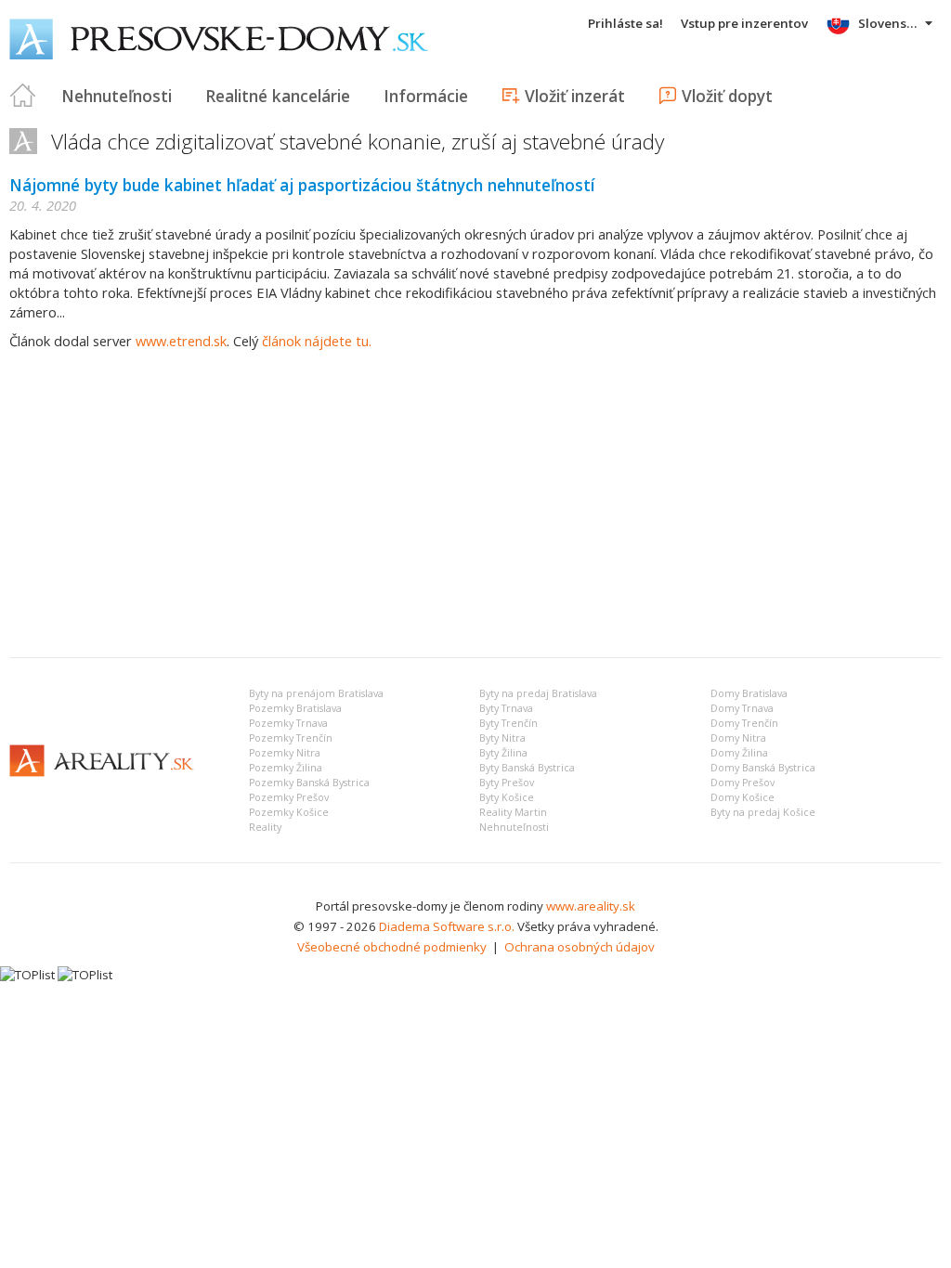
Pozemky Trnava (288, 723)
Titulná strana (23, 96)
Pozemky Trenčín (290, 737)
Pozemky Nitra (284, 752)
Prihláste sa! (625, 23)
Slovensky (889, 23)
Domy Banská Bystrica (762, 767)
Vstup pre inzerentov (744, 23)
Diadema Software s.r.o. (447, 926)
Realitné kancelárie (277, 95)
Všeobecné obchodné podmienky (392, 946)
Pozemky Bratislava (295, 708)
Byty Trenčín (508, 723)
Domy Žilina (739, 752)
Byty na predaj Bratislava (538, 693)
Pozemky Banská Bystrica (309, 782)
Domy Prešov (742, 782)
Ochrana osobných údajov (579, 946)
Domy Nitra (738, 737)
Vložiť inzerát (575, 95)
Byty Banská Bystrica (527, 767)
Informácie (426, 95)
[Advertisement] (475, 504)
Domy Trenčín (744, 723)
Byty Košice (506, 797)
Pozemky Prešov (289, 797)
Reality (265, 827)
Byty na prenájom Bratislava (316, 693)
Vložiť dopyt (727, 95)
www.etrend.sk (181, 340)
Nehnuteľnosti (116, 95)
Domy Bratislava (749, 693)
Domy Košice (742, 797)
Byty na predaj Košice (762, 812)
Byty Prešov (506, 782)
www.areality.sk (590, 906)
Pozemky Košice (289, 812)
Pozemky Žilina (285, 767)
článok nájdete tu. (316, 340)
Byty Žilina (503, 752)
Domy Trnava (742, 708)
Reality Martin (513, 812)
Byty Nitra (502, 737)
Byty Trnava (506, 708)
